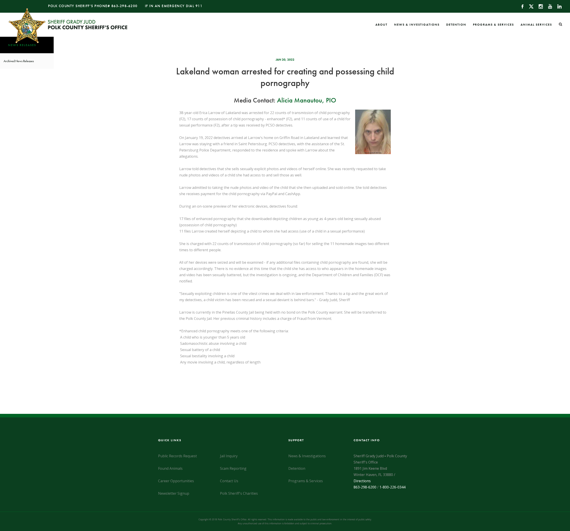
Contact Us (229, 480)
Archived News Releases (19, 61)
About (381, 24)
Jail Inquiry (229, 455)
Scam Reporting (233, 468)
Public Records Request (177, 455)
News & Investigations (417, 24)
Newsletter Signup (173, 493)
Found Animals (170, 468)
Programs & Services (493, 24)
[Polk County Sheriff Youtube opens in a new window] (548, 6)
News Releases (22, 45)
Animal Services (536, 24)
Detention (456, 24)
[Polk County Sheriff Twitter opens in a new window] (529, 6)
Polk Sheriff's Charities (239, 493)
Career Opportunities (176, 480)
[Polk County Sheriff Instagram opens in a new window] (539, 6)
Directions (362, 480)
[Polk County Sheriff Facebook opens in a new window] (520, 6)
